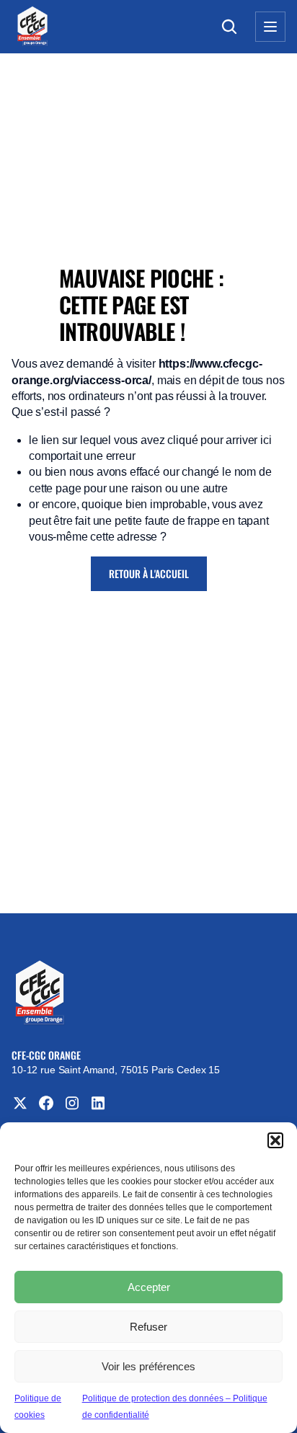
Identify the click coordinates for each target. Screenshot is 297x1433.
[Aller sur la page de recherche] (229, 26)
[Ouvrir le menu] (270, 27)
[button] (275, 1140)
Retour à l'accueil (149, 573)
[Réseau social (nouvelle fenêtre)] (20, 1103)
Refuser (148, 1327)
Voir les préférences (148, 1366)
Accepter (149, 1287)
